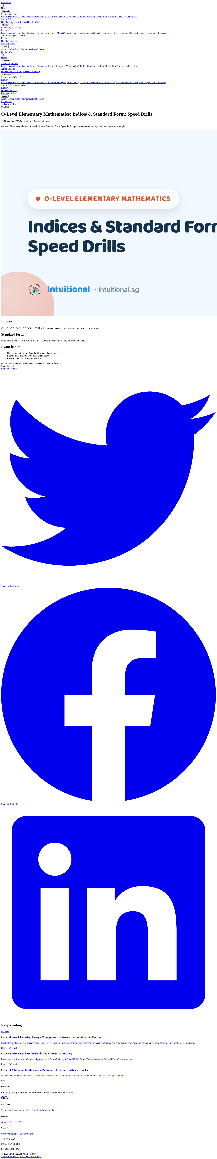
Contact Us (6, 52)
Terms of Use (7, 1156)
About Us (5, 49)
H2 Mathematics (9, 22)
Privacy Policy (20, 1156)
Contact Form (27, 1133)
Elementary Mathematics (66, 16)
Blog (14, 43)
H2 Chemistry (33, 22)
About (4, 46)
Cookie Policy (34, 1156)
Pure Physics (106, 16)
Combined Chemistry (130, 33)
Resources (7, 25)
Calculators (6, 43)
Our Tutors (15, 49)
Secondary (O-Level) (11, 27)
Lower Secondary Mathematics (15, 16)
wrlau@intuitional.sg (11, 1133)
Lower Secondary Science (42, 16)
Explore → (6, 30)
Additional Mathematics (89, 16)
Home (4, 8)
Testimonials (26, 49)
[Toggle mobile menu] (2, 5)
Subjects (6, 11)
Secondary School (9, 14)
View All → (132, 16)
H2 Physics (22, 22)
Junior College (8, 19)
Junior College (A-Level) (13, 35)
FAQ (34, 49)
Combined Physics (111, 33)
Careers (40, 49)
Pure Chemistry (119, 16)
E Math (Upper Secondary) (67, 33)
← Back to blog (8, 104)
